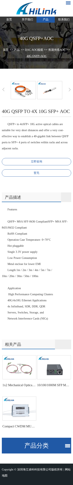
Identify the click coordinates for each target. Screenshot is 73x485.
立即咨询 (36, 161)
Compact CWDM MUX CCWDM (19, 426)
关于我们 (27, 19)
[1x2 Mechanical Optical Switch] (19, 367)
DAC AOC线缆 (34, 49)
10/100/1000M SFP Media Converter (53, 385)
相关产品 (13, 344)
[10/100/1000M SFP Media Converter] (54, 367)
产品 (45, 19)
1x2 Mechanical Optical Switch (19, 385)
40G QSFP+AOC (37, 56)
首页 (9, 19)
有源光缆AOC (56, 49)
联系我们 (64, 19)
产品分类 (36, 445)
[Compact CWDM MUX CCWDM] (19, 408)
